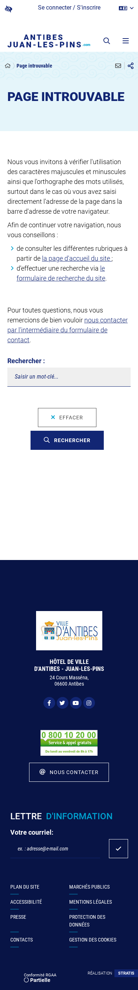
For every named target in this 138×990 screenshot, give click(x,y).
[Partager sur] (130, 66)
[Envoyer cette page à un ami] (118, 66)
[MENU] (125, 41)
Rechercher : (26, 361)
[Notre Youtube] (76, 703)
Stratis (126, 973)
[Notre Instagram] (89, 703)
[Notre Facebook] (49, 703)
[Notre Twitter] (62, 703)
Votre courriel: (31, 832)
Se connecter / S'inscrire (69, 7)
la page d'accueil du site (77, 258)
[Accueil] (8, 66)
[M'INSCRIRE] (118, 848)
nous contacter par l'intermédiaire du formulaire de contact (67, 330)
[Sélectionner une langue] (126, 8)
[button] (107, 41)
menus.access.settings (8, 9)
